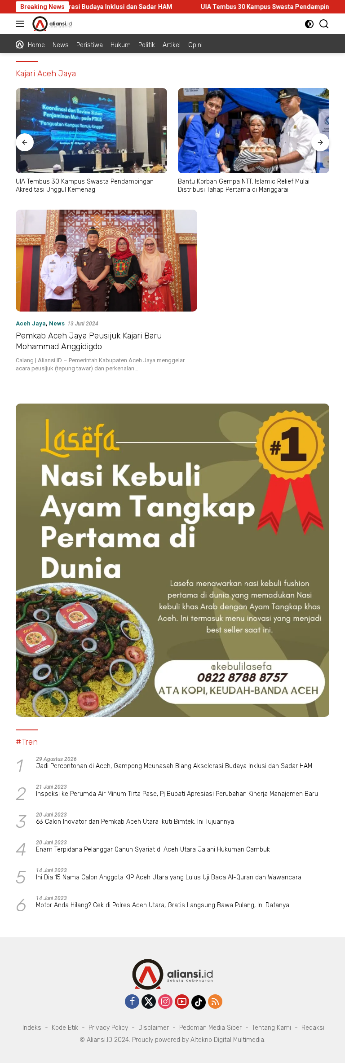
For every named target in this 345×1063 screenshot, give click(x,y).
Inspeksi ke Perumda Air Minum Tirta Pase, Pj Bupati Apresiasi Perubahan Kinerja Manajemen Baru (177, 794)
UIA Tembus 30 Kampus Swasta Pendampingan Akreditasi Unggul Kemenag (85, 185)
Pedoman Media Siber (210, 1028)
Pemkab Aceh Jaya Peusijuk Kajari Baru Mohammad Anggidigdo (89, 341)
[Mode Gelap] (309, 24)
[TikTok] (198, 1002)
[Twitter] (149, 1002)
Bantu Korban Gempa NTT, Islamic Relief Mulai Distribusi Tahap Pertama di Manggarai (244, 185)
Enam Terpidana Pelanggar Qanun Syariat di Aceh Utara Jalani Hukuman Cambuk (153, 849)
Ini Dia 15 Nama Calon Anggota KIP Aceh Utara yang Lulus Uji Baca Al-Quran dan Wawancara (168, 877)
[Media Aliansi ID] (51, 23)
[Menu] (22, 23)
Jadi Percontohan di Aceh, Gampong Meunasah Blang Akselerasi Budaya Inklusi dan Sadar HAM (174, 766)
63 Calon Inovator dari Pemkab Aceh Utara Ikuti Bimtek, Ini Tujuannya (135, 822)
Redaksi (312, 1028)
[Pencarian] (324, 24)
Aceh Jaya (31, 323)
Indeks (31, 1028)
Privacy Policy (108, 1028)
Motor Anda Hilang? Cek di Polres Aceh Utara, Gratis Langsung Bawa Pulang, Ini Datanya (162, 905)
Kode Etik (65, 1028)
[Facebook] (132, 1002)
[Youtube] (182, 1002)
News (57, 323)
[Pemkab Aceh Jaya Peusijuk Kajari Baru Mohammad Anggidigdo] (106, 261)
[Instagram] (165, 1002)
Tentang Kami (271, 1028)
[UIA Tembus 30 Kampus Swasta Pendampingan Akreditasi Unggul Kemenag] (91, 130)
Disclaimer (153, 1028)
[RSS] (215, 1002)
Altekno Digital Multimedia (227, 1040)
